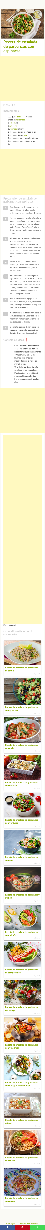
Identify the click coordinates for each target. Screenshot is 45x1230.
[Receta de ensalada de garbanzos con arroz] (22, 854)
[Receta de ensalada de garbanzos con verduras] (22, 817)
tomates (14, 129)
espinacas (21, 117)
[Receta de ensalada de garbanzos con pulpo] (22, 1195)
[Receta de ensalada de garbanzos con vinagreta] (22, 1042)
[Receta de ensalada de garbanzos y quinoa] (22, 892)
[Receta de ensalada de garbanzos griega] (22, 1117)
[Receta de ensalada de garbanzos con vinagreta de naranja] (22, 1079)
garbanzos (20, 120)
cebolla (12, 123)
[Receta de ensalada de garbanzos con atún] (22, 665)
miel (25, 135)
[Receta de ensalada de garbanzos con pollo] (22, 742)
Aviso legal (10, 1224)
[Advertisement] (22, 78)
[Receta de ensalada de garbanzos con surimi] (22, 1155)
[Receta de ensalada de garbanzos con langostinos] (22, 967)
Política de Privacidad (29, 1224)
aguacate (13, 126)
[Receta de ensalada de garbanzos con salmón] (22, 929)
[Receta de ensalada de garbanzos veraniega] (22, 1004)
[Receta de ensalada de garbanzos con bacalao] (22, 779)
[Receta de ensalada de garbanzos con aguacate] (22, 704)
